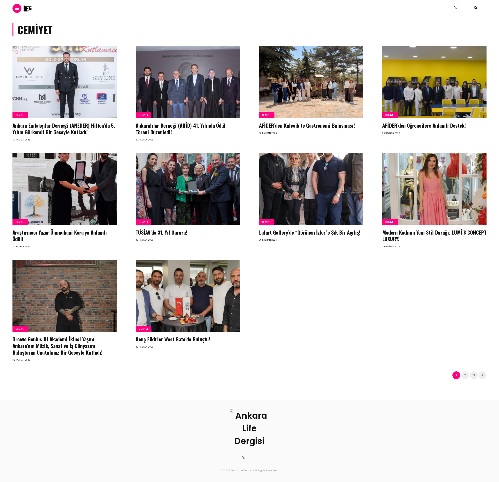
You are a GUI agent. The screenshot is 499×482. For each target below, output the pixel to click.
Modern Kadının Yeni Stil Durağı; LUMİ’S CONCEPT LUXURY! (434, 236)
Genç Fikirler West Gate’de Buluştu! (173, 339)
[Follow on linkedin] (469, 8)
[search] (475, 7)
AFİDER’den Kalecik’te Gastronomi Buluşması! (307, 125)
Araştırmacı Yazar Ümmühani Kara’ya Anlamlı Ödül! (59, 236)
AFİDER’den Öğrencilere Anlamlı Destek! (424, 125)
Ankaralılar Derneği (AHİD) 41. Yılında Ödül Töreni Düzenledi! (181, 129)
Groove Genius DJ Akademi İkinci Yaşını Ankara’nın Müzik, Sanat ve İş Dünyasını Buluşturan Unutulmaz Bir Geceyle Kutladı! (57, 345)
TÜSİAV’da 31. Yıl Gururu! (161, 232)
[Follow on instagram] (463, 8)
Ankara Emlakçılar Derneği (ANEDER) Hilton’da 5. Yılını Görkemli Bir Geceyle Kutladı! (63, 129)
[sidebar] (483, 8)
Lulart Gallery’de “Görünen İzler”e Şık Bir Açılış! (309, 232)
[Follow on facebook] (448, 8)
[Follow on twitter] (455, 8)
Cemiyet (20, 115)
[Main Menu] (17, 8)
